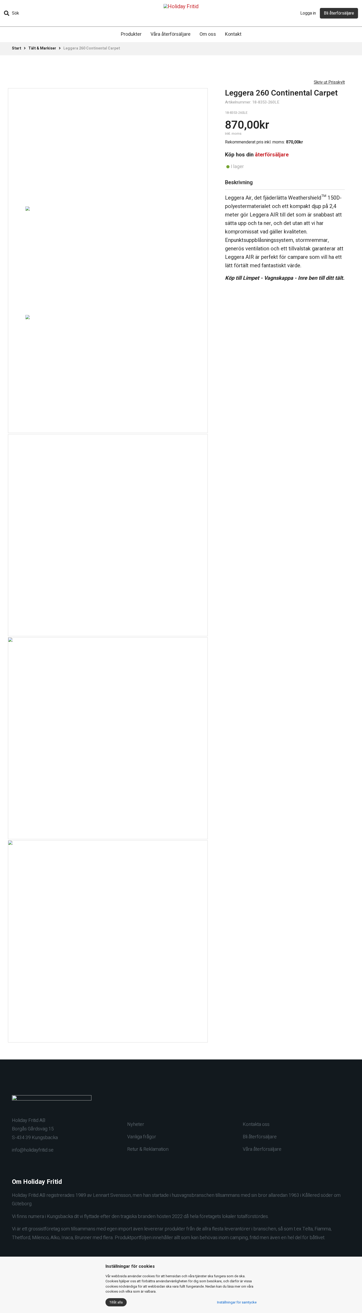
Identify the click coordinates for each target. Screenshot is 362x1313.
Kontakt (233, 34)
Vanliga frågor (141, 1136)
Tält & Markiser (42, 48)
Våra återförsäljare (171, 34)
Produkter (131, 34)
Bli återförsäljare (339, 13)
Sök (15, 13)
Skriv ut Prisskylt (329, 82)
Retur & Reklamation (148, 1149)
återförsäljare (272, 155)
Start (16, 48)
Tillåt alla (116, 1302)
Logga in (308, 13)
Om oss (208, 34)
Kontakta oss (256, 1124)
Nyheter (135, 1124)
